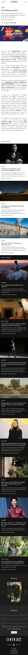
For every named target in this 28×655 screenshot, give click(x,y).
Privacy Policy (17, 628)
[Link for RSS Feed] (19, 645)
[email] (2, 23)
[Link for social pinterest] (16, 645)
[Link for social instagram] (13, 645)
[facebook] (4, 23)
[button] (25, 591)
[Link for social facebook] (10, 645)
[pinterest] (7, 23)
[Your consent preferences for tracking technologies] (2, 2)
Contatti (14, 648)
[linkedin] (9, 23)
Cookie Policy (14, 652)
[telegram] (15, 23)
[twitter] (11, 23)
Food (3, 7)
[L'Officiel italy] (14, 2)
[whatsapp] (13, 23)
